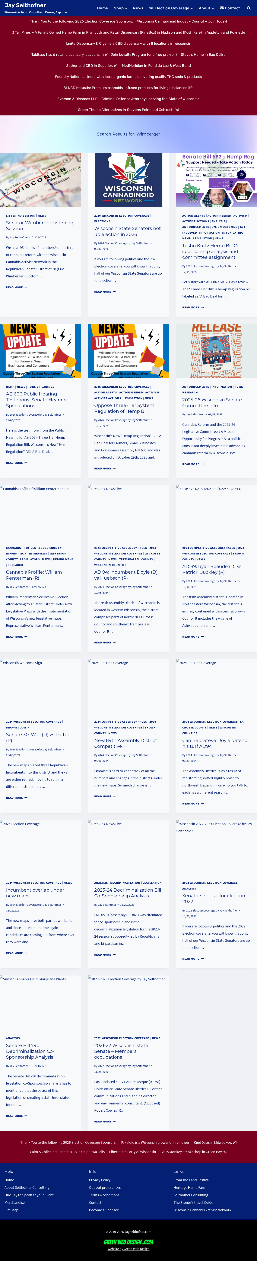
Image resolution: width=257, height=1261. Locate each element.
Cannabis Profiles (21, 548)
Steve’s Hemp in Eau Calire (203, 54)
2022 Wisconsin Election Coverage (210, 882)
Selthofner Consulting (191, 1194)
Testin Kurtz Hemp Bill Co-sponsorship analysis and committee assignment (211, 251)
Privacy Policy (99, 1179)
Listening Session (21, 215)
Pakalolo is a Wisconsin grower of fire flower (155, 1142)
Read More (16, 287)
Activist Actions (195, 221)
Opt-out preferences (105, 1187)
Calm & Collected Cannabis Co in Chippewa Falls (67, 1151)
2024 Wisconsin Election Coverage (34, 721)
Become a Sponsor (104, 1210)
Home (102, 8)
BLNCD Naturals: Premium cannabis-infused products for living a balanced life (128, 88)
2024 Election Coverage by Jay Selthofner (124, 587)
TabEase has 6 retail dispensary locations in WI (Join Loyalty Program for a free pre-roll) (104, 54)
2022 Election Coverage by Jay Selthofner (212, 910)
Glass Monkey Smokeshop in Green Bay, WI (193, 1151)
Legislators (30, 559)
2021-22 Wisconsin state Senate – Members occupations (121, 1051)
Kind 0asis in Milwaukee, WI (215, 1142)
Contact (232, 8)
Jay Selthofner (19, 237)
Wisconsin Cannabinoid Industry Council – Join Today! (182, 21)
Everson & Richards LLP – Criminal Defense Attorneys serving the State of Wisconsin (128, 99)
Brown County (18, 727)
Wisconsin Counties (110, 565)
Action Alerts (193, 215)
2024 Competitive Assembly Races (120, 548)
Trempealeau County (136, 559)
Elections (102, 221)
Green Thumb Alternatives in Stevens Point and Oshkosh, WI (128, 110)
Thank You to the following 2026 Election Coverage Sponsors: (81, 21)
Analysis (218, 221)
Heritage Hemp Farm (190, 1187)
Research (190, 392)
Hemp (10, 387)
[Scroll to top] (247, 1236)
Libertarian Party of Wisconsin (132, 1151)
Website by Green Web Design (129, 1249)
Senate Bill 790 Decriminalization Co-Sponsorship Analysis (30, 1051)
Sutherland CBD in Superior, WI (92, 65)
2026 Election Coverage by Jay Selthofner (124, 243)
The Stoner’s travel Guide (193, 1202)
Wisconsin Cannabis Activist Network (202, 1210)
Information (209, 232)
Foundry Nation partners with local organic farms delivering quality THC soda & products (128, 77)
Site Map (11, 1210)
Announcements (195, 227)
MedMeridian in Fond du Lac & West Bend (156, 65)
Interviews (38, 553)
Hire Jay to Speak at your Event (29, 1194)
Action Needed (219, 215)
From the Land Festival (192, 1179)
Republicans (63, 559)
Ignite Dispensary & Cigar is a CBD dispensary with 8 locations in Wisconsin (128, 43)
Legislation (202, 238)
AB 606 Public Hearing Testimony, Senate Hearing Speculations (36, 399)
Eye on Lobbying (224, 227)
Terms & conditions (104, 1194)
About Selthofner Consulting (27, 1187)
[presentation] (40, 180)
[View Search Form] (248, 8)
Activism (240, 215)
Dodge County (49, 548)
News (138, 8)
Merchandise (15, 1202)
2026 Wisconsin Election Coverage (122, 215)
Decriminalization (125, 882)
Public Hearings (41, 387)
